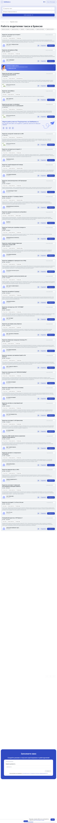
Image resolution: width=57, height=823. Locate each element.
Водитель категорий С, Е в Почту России (12, 502)
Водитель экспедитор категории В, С (12, 149)
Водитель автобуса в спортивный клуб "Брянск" (12, 404)
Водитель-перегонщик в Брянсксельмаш (12, 387)
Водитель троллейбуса (8, 90)
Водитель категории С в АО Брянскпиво (12, 420)
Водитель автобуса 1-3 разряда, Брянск (12, 196)
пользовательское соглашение (28, 773)
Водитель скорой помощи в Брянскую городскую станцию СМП (12, 244)
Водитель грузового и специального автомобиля (11, 453)
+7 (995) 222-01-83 (11, 68)
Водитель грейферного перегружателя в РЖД (14, 260)
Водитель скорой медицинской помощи (12, 164)
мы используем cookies (39, 820)
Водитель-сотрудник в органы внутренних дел (14, 276)
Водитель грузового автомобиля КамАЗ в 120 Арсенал (14, 356)
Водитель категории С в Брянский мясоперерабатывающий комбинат (11, 485)
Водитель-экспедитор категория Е (11, 34)
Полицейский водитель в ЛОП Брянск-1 (12, 517)
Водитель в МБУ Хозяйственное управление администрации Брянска (13, 436)
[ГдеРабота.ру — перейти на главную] (7, 1)
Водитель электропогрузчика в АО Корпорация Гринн (14, 181)
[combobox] (28, 9)
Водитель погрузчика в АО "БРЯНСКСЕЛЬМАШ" (14, 372)
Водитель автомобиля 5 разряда (10, 291)
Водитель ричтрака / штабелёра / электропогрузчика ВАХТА (11, 74)
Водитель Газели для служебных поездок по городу (14, 228)
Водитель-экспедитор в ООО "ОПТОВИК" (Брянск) (13, 307)
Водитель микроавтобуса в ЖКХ (10, 469)
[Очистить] (51, 8)
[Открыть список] (53, 8)
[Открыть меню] (2, 2)
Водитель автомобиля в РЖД (9, 50)
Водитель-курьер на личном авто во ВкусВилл (14, 212)
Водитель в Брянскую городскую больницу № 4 (14, 339)
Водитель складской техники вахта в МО (13, 133)
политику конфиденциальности (41, 773)
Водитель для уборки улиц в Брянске (12, 323)
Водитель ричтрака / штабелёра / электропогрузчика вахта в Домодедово (12, 105)
